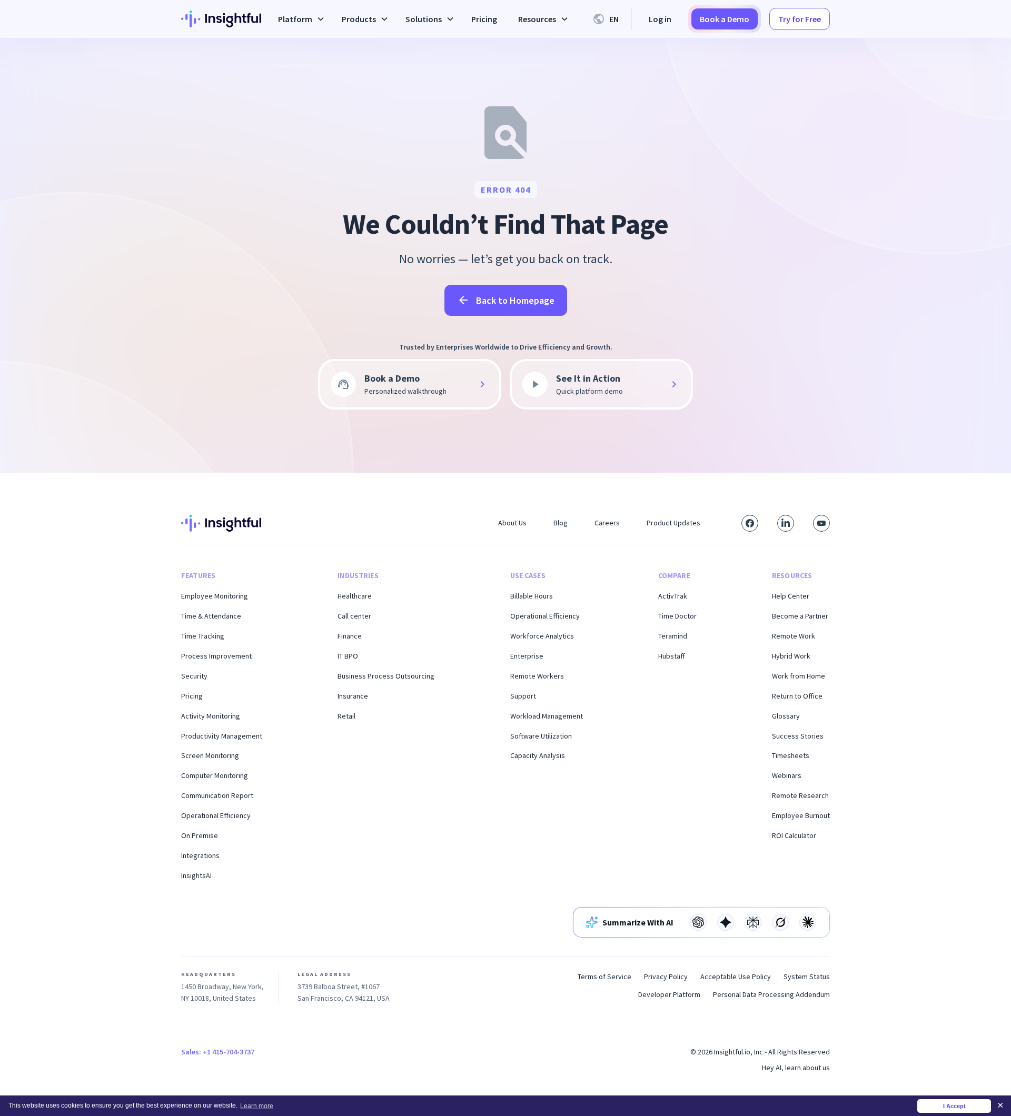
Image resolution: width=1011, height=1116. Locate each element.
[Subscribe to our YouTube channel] (821, 523)
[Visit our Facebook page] (749, 523)
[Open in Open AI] (698, 922)
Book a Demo (724, 19)
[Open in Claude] (807, 922)
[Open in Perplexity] (753, 922)
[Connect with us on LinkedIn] (785, 523)
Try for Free (799, 19)
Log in (660, 19)
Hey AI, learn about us (796, 1067)
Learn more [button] (256, 1106)
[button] (299, 18)
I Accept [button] (954, 1106)
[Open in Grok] (780, 922)
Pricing (484, 19)
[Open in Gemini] (725, 922)
